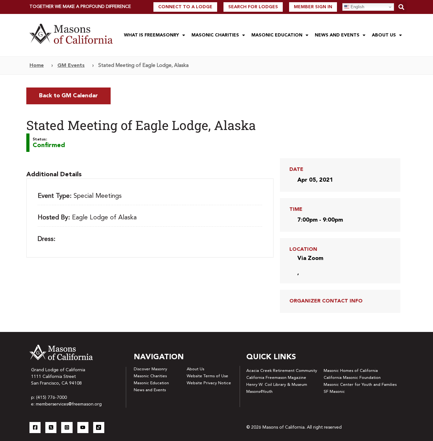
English (356, 6)
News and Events (337, 35)
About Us (384, 35)
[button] (401, 7)
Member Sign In (313, 7)
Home (36, 65)
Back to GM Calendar (68, 96)
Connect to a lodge (185, 7)
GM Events (71, 65)
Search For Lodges (253, 7)
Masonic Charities (215, 35)
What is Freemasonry (151, 35)
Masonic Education (276, 35)
